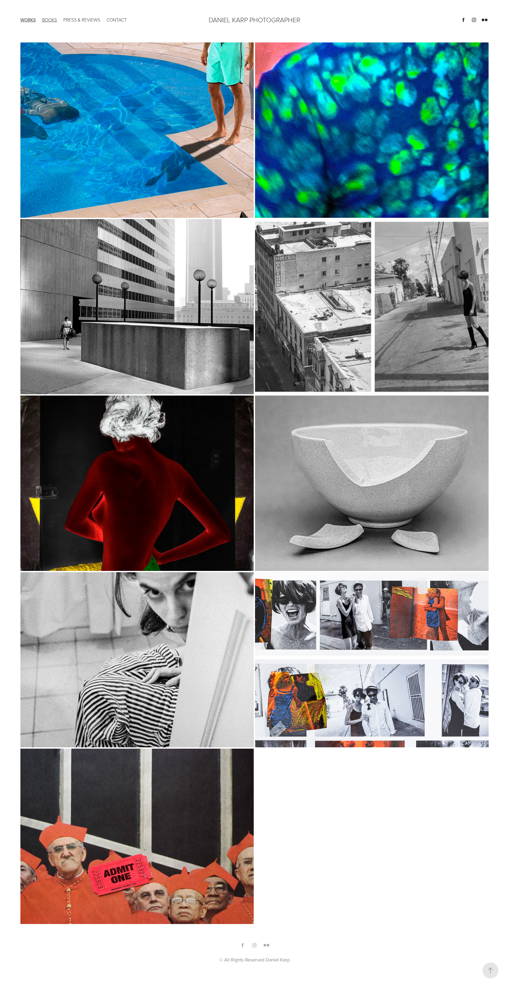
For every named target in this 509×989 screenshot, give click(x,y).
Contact (117, 20)
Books (49, 20)
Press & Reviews (81, 20)
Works (28, 20)
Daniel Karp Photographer (254, 19)
